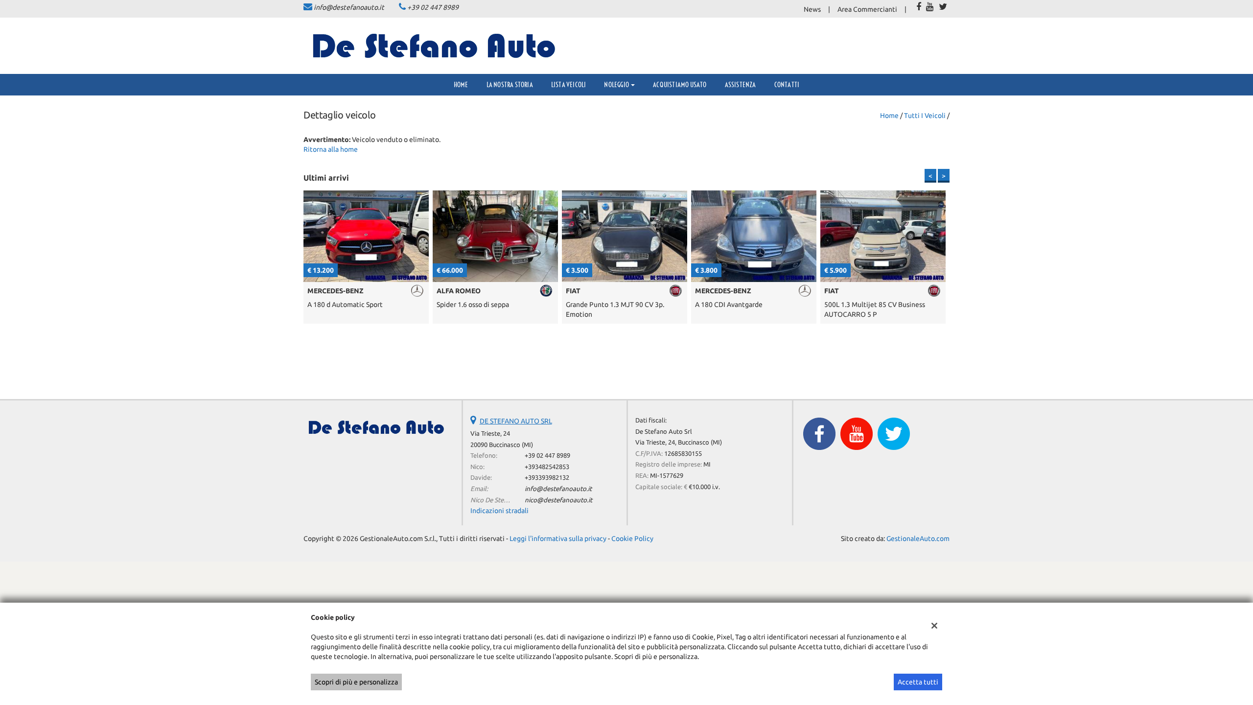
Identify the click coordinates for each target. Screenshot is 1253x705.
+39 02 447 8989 (433, 7)
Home (461, 84)
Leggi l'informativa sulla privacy (558, 538)
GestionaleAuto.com (918, 538)
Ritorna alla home (330, 149)
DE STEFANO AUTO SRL (516, 421)
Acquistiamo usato (679, 84)
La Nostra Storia (510, 84)
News (812, 9)
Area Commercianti (867, 9)
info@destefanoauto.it (349, 7)
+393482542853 (547, 466)
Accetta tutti (918, 682)
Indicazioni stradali (499, 511)
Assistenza (740, 84)
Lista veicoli (568, 84)
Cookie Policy (632, 538)
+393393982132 (547, 477)
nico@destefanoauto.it (558, 500)
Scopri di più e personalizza (356, 682)
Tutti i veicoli (925, 115)
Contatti (787, 84)
